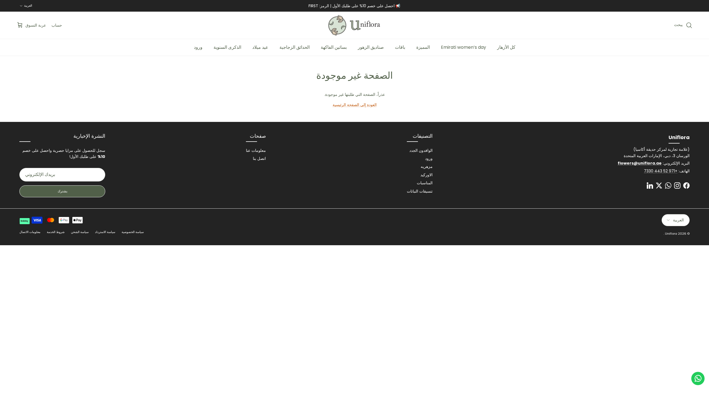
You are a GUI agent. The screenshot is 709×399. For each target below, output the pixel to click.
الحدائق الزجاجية (294, 47)
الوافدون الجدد (421, 150)
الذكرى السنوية (227, 47)
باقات (400, 47)
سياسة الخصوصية (133, 232)
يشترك (62, 191)
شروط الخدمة (56, 232)
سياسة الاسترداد (105, 232)
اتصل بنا (259, 158)
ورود (198, 47)
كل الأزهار (506, 47)
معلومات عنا (256, 150)
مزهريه (427, 166)
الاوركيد (426, 175)
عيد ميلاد (260, 47)
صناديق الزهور (371, 47)
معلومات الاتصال (29, 232)
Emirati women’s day (463, 47)
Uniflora (671, 233)
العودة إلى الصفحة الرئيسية (355, 105)
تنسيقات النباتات (420, 191)
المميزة (423, 47)
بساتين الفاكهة (334, 47)
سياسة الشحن (80, 232)
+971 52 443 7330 (660, 171)
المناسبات (425, 183)
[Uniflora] (354, 25)
